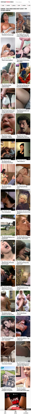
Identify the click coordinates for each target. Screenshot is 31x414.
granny (14, 5)
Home (5, 413)
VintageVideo (7, 2)
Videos (15, 413)
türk (19, 5)
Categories (25, 413)
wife (29, 5)
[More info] (14, 32)
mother (24, 5)
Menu (28, 409)
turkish (8, 5)
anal (3, 5)
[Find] (29, 2)
